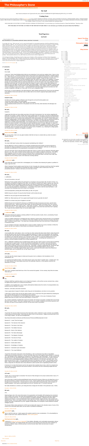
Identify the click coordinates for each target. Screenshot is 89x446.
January (66, 116)
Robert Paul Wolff (9, 132)
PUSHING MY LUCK (68, 88)
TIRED (65, 77)
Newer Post (3, 440)
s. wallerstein (8, 160)
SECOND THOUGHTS (69, 91)
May (65, 110)
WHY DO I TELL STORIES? (70, 95)
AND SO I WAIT (67, 102)
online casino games (33, 414)
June (65, 109)
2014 (64, 121)
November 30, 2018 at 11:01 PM (11, 371)
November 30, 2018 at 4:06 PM (11, 274)
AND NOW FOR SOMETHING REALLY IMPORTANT (75, 78)
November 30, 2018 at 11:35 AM (11, 130)
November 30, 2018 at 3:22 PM (11, 251)
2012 (64, 124)
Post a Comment (5, 438)
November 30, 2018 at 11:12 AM (11, 107)
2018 (64, 59)
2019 (64, 58)
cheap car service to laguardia (18, 421)
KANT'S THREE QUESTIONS (70, 98)
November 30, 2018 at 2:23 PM (11, 172)
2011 (64, 125)
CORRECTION (67, 71)
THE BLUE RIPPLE (68, 92)
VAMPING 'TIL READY (69, 96)
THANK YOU (67, 82)
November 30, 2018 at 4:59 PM (11, 305)
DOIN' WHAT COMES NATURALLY (72, 99)
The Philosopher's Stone (19, 4)
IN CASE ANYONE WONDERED (71, 80)
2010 (64, 127)
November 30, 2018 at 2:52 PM (11, 210)
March (65, 113)
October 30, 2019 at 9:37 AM (10, 416)
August (65, 106)
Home (30, 440)
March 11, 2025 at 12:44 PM (10, 436)
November (66, 62)
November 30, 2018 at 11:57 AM (11, 138)
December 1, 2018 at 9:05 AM (10, 388)
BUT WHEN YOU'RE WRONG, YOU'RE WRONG (74, 85)
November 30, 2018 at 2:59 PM (11, 228)
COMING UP (67, 86)
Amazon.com (26, 18)
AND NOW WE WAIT (68, 93)
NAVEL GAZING (67, 81)
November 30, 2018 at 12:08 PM (11, 157)
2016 (64, 118)
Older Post (57, 440)
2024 (64, 51)
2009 (64, 128)
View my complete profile (83, 144)
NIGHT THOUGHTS (68, 84)
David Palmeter (9, 268)
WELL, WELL (67, 66)
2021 (64, 55)
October (66, 103)
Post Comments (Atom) (12, 443)
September (66, 104)
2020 (64, 57)
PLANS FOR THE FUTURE (70, 73)
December (66, 61)
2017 (64, 117)
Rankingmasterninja (10, 419)
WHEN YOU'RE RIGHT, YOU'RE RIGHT (72, 89)
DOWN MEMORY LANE (69, 74)
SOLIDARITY (67, 75)
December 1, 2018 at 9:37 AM (10, 408)
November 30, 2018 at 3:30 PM (11, 265)
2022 (64, 54)
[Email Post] (16, 62)
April (65, 111)
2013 (64, 123)
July (65, 107)
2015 (64, 120)
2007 (64, 129)
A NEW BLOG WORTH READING (71, 100)
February (66, 114)
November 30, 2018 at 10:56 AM (11, 95)
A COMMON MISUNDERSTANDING (72, 67)
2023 (64, 52)
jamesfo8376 (8, 410)
